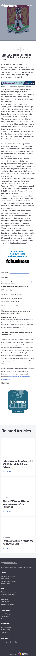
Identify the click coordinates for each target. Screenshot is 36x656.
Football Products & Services (12, 294)
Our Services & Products (8, 581)
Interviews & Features (8, 594)
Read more (7, 471)
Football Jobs (7, 290)
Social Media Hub (6, 627)
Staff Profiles (5, 578)
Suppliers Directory (7, 604)
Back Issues (5, 619)
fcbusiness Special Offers (11, 306)
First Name (5, 272)
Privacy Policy (5, 583)
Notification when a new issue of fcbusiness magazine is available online (15, 312)
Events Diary (5, 599)
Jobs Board (5, 601)
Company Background (8, 576)
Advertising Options (7, 614)
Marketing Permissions (8, 317)
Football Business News (8, 592)
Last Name (5, 277)
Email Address (6, 282)
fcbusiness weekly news (11, 301)
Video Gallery (5, 632)
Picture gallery (5, 629)
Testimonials (5, 616)
